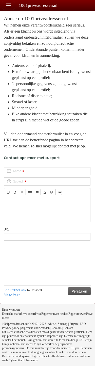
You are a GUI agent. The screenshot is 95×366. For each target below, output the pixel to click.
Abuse (52, 324)
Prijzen (73, 324)
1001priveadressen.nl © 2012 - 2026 (24, 324)
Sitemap (62, 324)
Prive (38, 314)
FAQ (83, 324)
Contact (68, 328)
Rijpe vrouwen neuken (54, 314)
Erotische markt (11, 314)
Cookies (57, 328)
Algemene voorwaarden (35, 328)
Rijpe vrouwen (11, 309)
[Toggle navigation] (8, 5)
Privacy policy (10, 328)
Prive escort (28, 314)
